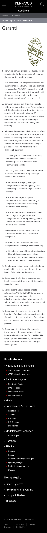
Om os (6, 524)
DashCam (11, 441)
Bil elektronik (13, 359)
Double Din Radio (16, 391)
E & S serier (13, 422)
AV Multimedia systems (19, 374)
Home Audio (12, 477)
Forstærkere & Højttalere (20, 406)
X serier (11, 414)
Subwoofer (13, 425)
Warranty (16, 15)
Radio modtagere (16, 379)
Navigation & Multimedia (20, 366)
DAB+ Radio (14, 387)
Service (5, 15)
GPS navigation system (19, 370)
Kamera (11, 451)
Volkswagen (13, 435)
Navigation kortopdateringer (21, 458)
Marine (9, 401)
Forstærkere (13, 410)
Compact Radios (15, 495)
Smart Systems (14, 484)
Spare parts (15, 20)
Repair (5, 20)
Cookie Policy (21, 527)
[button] (4, 4)
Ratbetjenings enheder (18, 466)
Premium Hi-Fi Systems (19, 490)
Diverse (11, 470)
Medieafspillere (15, 395)
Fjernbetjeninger (15, 462)
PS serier (12, 418)
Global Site (19, 524)
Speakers (11, 501)
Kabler (11, 455)
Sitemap (7, 527)
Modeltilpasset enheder (19, 431)
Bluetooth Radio (15, 384)
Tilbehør (10, 447)
